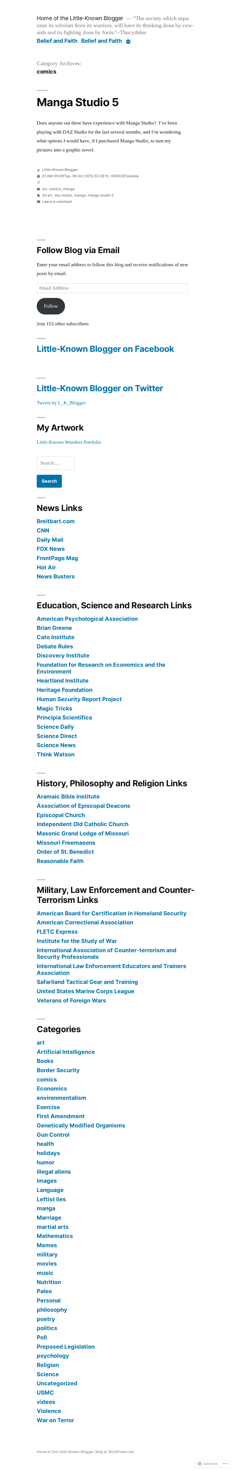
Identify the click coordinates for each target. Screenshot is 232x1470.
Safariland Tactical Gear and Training (87, 981)
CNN (43, 530)
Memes (47, 1245)
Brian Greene (54, 627)
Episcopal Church (61, 815)
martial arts (53, 1226)
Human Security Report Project (79, 699)
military (47, 1254)
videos (46, 1401)
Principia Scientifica (64, 717)
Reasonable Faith (60, 861)
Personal (49, 1300)
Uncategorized (57, 1383)
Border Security (58, 1070)
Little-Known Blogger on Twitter (100, 388)
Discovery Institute (63, 655)
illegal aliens (54, 1171)
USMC (45, 1392)
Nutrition (49, 1282)
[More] (128, 41)
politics (47, 1328)
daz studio (63, 195)
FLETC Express (57, 931)
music (45, 1272)
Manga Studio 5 (77, 102)
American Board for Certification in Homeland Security (112, 913)
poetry (46, 1319)
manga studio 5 (101, 195)
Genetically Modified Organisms (81, 1125)
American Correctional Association (85, 922)
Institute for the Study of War (77, 941)
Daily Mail (50, 539)
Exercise (48, 1107)
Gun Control (53, 1134)
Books (45, 1061)
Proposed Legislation (66, 1346)
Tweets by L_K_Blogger (61, 403)
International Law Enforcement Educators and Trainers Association (111, 969)
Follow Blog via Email (78, 250)
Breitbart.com (56, 521)
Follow (51, 306)
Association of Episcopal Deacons (83, 805)
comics (55, 189)
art (44, 189)
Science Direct (57, 736)
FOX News (51, 548)
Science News (56, 745)
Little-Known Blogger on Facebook (105, 349)
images (47, 1180)
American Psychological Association (87, 618)
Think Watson (56, 754)
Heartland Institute (63, 680)
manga (69, 189)
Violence (49, 1411)
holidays (48, 1153)
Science (48, 1374)
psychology (53, 1355)
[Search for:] (55, 463)
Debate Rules (55, 646)
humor (45, 1162)
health (45, 1143)
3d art (47, 195)
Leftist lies (51, 1199)
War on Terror (55, 1420)
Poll (42, 1337)
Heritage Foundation (64, 689)
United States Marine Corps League (85, 991)
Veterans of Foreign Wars (71, 1000)
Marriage (49, 1217)
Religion (48, 1365)
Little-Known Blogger (60, 170)
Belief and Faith (57, 40)
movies (47, 1263)
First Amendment (61, 1116)
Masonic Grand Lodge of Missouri (83, 833)
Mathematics (55, 1236)
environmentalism (61, 1097)
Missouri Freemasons (66, 842)
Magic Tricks (54, 708)
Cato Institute (56, 637)
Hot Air (46, 567)
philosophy (52, 1309)
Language (50, 1190)
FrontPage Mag (57, 558)
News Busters (56, 576)
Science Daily (55, 726)
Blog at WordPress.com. (115, 1452)
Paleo (44, 1291)
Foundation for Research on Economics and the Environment (101, 668)
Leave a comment (57, 201)
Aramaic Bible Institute (68, 796)
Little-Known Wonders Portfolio (69, 442)
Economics (52, 1088)
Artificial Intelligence (66, 1051)
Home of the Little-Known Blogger (80, 18)
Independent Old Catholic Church (82, 824)
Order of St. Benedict (65, 851)
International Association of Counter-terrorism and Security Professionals (106, 953)
